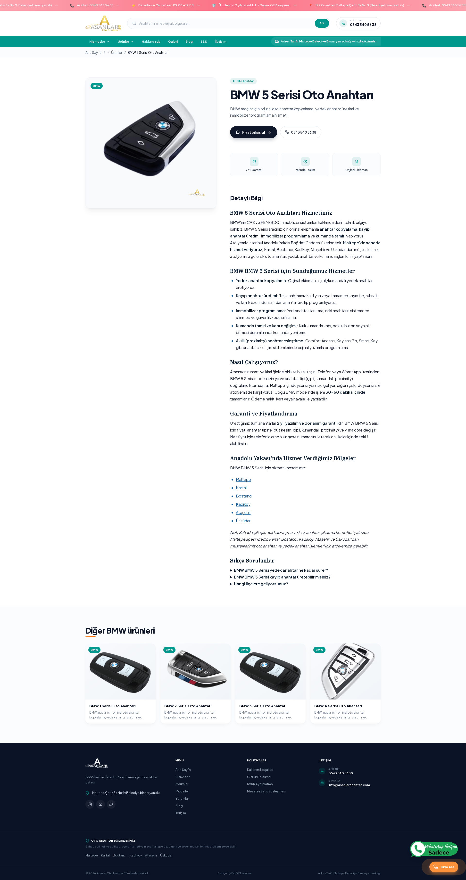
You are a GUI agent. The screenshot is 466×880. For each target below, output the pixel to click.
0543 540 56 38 (303, 132)
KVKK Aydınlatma (260, 784)
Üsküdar (243, 520)
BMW (96, 85)
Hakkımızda (151, 41)
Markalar (181, 784)
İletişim (220, 41)
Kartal (241, 487)
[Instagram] (89, 804)
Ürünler (116, 52)
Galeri (173, 41)
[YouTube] (100, 804)
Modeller (182, 791)
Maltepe (243, 479)
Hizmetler (182, 777)
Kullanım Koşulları (260, 769)
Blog (189, 41)
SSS (203, 41)
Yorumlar (182, 798)
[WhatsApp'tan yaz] (434, 849)
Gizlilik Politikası (259, 777)
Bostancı (244, 495)
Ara (322, 23)
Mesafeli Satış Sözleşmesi (266, 791)
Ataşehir (243, 512)
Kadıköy (243, 504)
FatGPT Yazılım (241, 873)
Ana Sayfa (93, 52)
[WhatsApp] (111, 804)
